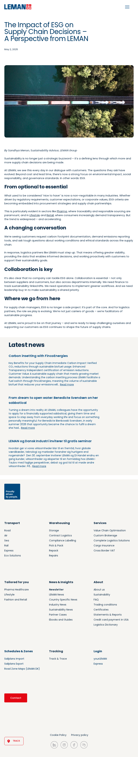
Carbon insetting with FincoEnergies (38, 356)
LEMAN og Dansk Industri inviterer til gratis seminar (50, 441)
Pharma (62, 211)
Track (16, 740)
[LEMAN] (17, 6)
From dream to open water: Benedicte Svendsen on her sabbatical (53, 400)
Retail (50, 215)
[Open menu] (127, 7)
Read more (67, 384)
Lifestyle (34, 215)
